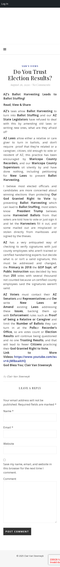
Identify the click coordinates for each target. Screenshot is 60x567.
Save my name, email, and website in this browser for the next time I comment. (27, 468)
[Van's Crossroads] (30, 29)
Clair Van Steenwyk (18, 376)
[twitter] (33, 10)
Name (8, 411)
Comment (9, 479)
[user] (23, 10)
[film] (42, 10)
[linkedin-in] (19, 10)
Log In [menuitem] (4, 3)
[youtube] (37, 10)
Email (8, 427)
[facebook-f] (14, 10)
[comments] (28, 10)
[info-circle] (46, 10)
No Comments (41, 85)
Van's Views (30, 66)
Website (8, 444)
